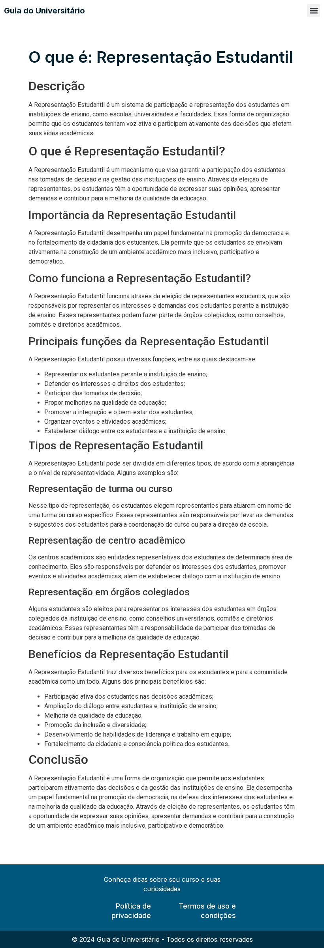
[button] (313, 10)
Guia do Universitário (44, 10)
